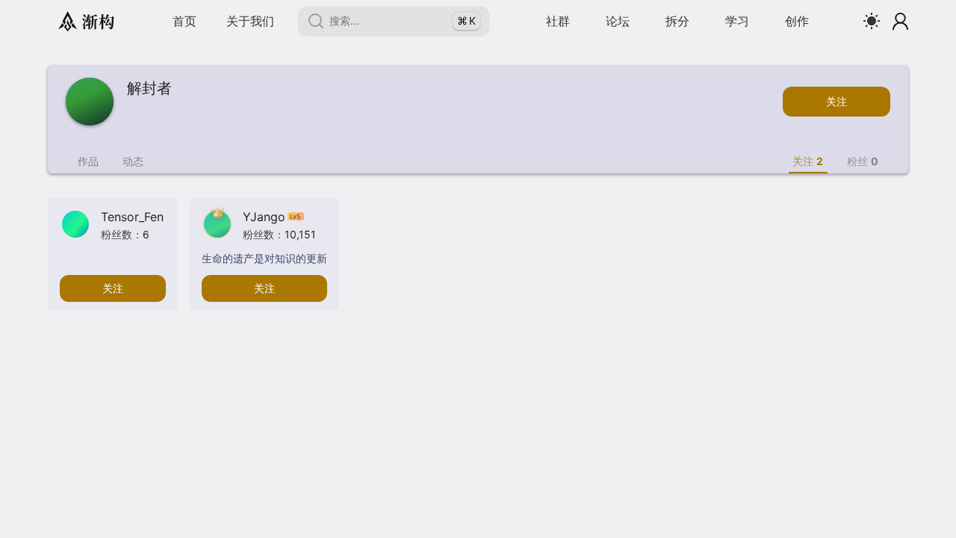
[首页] (86, 21)
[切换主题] (872, 21)
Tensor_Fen (132, 216)
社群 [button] (558, 20)
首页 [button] (184, 20)
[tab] (88, 161)
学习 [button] (737, 20)
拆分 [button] (677, 20)
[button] (618, 21)
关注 (836, 101)
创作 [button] (797, 20)
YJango (272, 216)
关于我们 (250, 20)
